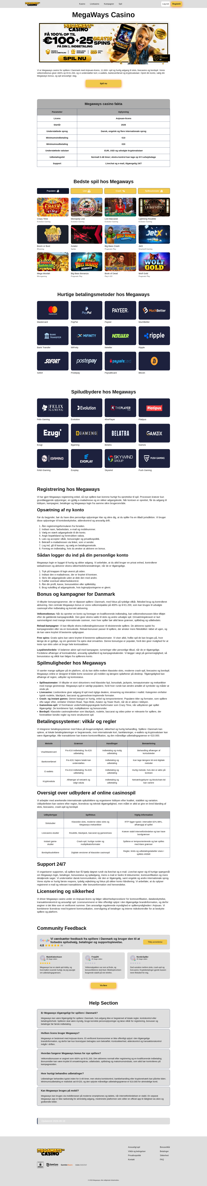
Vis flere (103, 985)
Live (85, 191)
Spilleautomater (152, 191)
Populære (51, 191)
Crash (118, 191)
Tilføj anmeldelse (155, 942)
